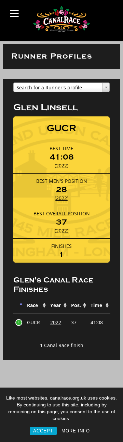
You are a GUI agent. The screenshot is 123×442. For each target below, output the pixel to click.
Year (55, 305)
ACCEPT (43, 430)
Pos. (76, 305)
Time (96, 305)
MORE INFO (76, 430)
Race (32, 305)
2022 (61, 165)
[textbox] (61, 87)
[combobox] (61, 87)
